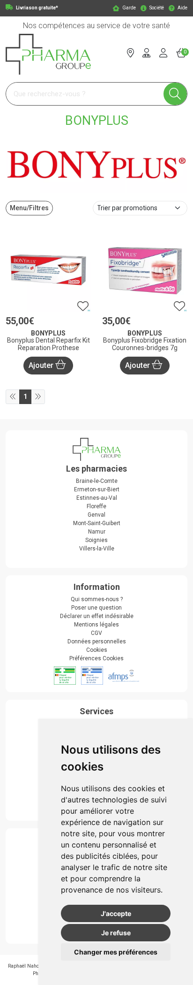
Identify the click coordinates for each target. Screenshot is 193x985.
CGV (96, 633)
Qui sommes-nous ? (97, 599)
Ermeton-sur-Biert (96, 489)
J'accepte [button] (116, 913)
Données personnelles (96, 641)
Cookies (96, 650)
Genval (96, 515)
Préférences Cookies (96, 658)
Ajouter (42, 365)
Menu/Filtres (29, 208)
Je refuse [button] (116, 933)
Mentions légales (96, 624)
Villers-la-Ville (96, 548)
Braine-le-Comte (97, 481)
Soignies (96, 540)
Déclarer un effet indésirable (97, 616)
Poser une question (96, 607)
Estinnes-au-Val (96, 498)
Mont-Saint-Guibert (96, 523)
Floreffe (96, 506)
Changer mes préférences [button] (115, 952)
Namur (96, 531)
